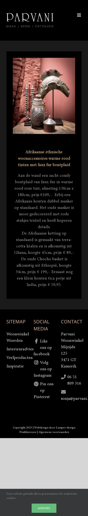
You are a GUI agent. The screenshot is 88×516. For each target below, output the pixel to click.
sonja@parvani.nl (71, 399)
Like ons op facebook (43, 347)
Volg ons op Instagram (43, 369)
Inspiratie (15, 366)
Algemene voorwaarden (53, 432)
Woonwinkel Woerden (16, 337)
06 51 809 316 (74, 380)
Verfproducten (16, 358)
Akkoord (44, 508)
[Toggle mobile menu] (79, 15)
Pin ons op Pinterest (43, 390)
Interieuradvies (16, 349)
